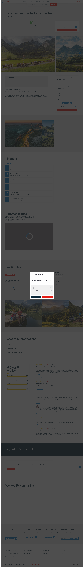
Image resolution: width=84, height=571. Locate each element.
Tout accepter (47, 296)
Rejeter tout (36, 296)
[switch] (51, 287)
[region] (42, 290)
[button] (50, 287)
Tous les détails (47, 290)
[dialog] (42, 285)
